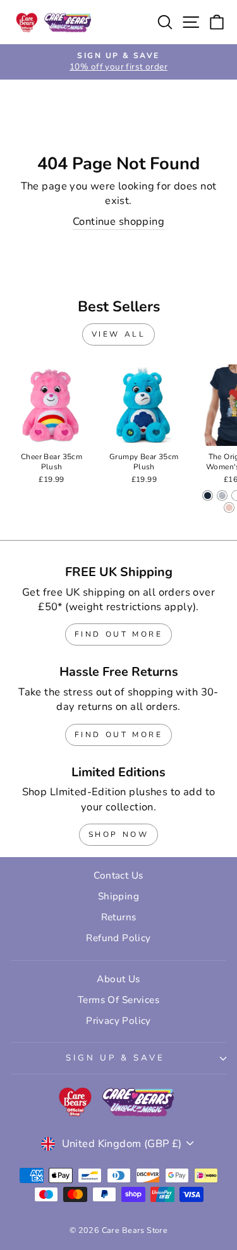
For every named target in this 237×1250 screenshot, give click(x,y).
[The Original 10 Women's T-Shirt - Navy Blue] (207, 495)
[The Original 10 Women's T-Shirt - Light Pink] (229, 507)
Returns (119, 917)
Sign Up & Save (115, 1058)
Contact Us (118, 875)
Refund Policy (118, 938)
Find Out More (119, 634)
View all (119, 334)
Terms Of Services (118, 1000)
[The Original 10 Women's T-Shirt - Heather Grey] (222, 495)
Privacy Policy (118, 1020)
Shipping (118, 896)
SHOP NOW (118, 834)
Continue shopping (118, 221)
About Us (118, 979)
